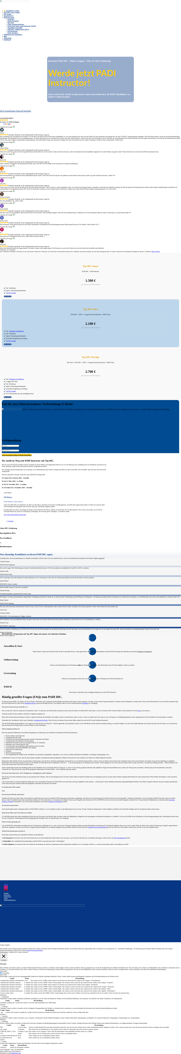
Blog (5, 36)
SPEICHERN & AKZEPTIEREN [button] (10, 1051)
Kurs (139, 710)
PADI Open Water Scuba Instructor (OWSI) (22, 26)
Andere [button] (2, 1039)
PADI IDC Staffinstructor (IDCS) (18, 29)
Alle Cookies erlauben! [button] (21, 952)
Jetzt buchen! (8, 296)
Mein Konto (7, 38)
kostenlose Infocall (30, 703)
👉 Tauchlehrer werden (11, 11)
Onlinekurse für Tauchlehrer (13, 34)
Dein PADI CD (8, 16)
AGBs (6, 898)
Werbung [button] (2, 1019)
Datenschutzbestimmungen (35, 950)
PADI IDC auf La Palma (12, 12)
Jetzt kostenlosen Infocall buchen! (15, 111)
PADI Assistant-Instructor (16, 24)
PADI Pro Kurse (9, 17)
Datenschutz (7, 896)
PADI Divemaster (13, 21)
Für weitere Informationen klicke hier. (15, 514)
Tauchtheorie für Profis (41, 720)
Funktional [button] (3, 995)
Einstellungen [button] (4, 952)
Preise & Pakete (13, 33)
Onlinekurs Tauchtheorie (16, 331)
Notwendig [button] (3, 971)
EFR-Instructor (13, 31)
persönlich (85, 703)
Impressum (7, 895)
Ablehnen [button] (11, 952)
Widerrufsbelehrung (10, 900)
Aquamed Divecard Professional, (97, 827)
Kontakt (6, 893)
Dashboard (7, 40)
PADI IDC (11, 19)
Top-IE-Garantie (11, 293)
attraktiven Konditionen (55, 801)
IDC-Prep (11, 22)
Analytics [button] (3, 1014)
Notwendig (5, 973)
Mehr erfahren (155, 251)
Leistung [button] (2, 1004)
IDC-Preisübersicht (120, 838)
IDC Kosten (7, 14)
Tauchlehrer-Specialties (15, 28)
